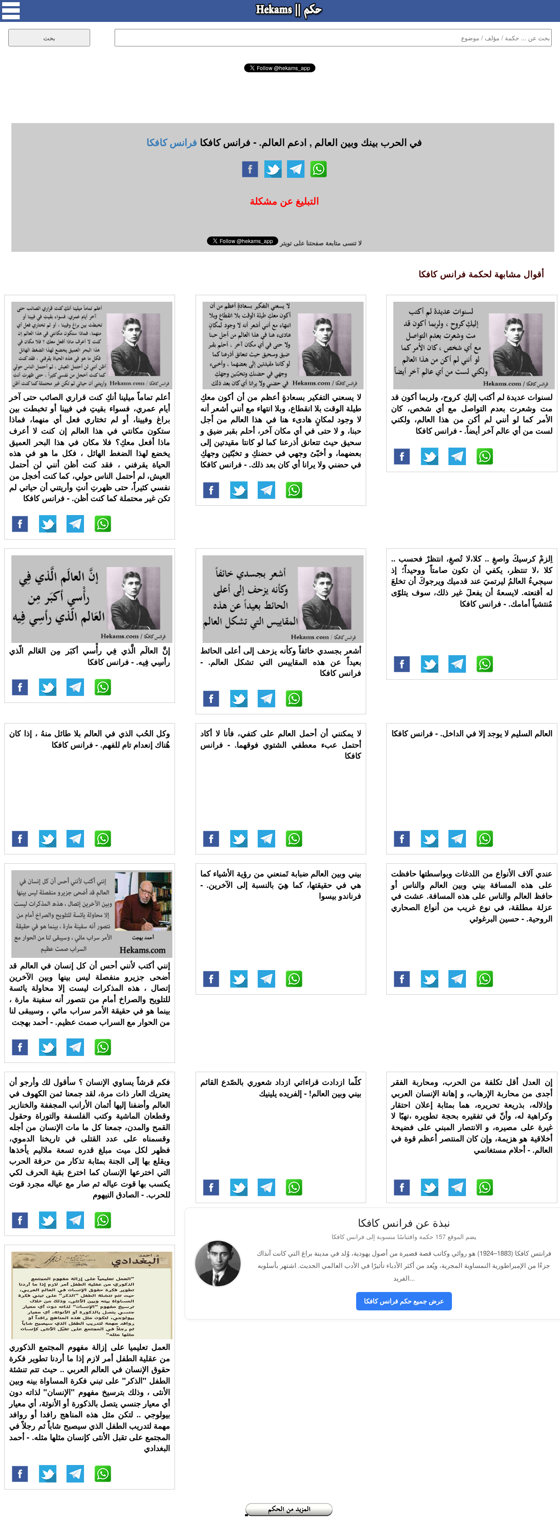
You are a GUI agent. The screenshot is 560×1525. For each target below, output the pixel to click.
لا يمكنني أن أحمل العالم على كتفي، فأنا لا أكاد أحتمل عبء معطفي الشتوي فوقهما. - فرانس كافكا (280, 744)
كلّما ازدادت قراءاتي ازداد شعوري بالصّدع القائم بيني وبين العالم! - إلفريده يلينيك (280, 1087)
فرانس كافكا (172, 142)
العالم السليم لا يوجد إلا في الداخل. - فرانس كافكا (472, 733)
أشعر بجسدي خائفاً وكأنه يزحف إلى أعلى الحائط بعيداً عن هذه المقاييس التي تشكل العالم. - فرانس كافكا (280, 661)
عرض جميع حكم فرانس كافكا (404, 1301)
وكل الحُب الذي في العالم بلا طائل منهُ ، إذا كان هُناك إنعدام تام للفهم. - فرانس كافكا (89, 738)
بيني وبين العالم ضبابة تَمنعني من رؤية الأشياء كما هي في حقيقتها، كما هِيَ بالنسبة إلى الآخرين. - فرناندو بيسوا (280, 884)
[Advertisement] (280, 96)
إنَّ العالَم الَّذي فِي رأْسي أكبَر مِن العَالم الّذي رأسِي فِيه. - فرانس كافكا (89, 656)
